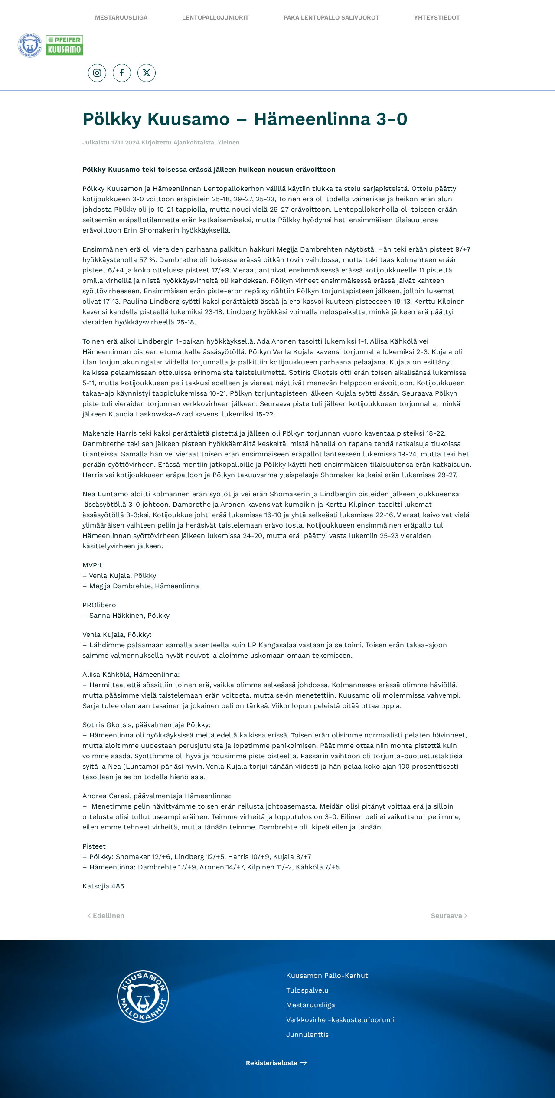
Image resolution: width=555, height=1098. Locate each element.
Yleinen (229, 142)
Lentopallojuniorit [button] (215, 17)
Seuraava (446, 915)
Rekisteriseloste (271, 1063)
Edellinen (108, 915)
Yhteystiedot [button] (437, 17)
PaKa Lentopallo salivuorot (331, 17)
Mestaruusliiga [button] (121, 17)
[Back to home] (52, 45)
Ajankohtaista (193, 142)
